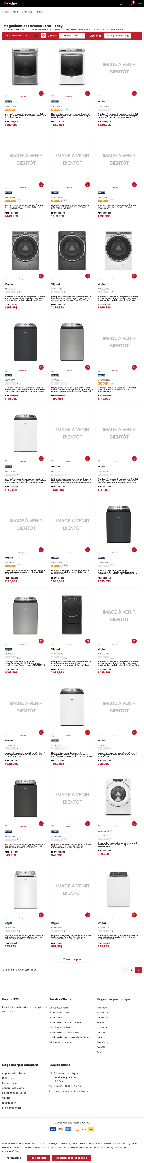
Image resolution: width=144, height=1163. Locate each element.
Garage (6, 1097)
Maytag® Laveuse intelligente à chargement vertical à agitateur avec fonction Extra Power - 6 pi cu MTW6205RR (25, 663)
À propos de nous (59, 1012)
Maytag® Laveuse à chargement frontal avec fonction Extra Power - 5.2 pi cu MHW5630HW (70, 572)
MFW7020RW (56, 197)
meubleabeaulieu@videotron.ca (71, 1091)
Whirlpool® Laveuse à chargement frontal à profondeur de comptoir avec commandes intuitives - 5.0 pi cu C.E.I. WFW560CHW (71, 663)
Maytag (101, 1022)
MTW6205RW (56, 745)
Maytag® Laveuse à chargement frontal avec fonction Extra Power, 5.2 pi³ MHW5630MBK (117, 389)
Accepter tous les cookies (71, 1157)
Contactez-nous (59, 1007)
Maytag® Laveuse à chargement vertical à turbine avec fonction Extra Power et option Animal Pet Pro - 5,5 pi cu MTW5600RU (71, 845)
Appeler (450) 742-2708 (68, 1086)
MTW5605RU (10, 836)
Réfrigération (9, 1083)
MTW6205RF (103, 562)
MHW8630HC (10, 106)
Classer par (96, 36)
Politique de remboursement (65, 1022)
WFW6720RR (10, 289)
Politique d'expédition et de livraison (69, 1037)
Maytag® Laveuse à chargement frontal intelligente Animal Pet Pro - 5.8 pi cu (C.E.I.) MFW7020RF (24, 206)
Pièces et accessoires (14, 1093)
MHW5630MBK (104, 380)
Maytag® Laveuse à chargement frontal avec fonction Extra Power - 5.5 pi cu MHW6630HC (117, 206)
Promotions (56, 1017)
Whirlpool (102, 1007)
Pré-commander (11, 1107)
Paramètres (13, 1157)
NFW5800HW (103, 835)
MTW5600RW (57, 928)
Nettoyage (8, 1078)
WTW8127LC (10, 562)
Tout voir (101, 1052)
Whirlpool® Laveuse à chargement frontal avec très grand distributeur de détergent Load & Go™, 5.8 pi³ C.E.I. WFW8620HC (118, 115)
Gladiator (102, 1027)
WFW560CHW (57, 654)
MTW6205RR (10, 654)
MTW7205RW (10, 471)
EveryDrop (103, 1042)
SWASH (101, 1047)
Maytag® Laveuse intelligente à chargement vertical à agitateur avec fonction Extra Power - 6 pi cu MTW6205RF (118, 572)
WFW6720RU (56, 289)
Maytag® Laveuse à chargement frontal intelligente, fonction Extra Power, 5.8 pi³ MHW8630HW (70, 115)
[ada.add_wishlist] (41, 93)
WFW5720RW (103, 654)
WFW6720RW (103, 289)
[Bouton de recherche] (121, 4)
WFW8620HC (103, 106)
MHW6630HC (103, 197)
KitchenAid (103, 1012)
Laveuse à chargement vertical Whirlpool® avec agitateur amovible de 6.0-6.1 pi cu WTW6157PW (118, 754)
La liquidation (9, 1103)
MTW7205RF (10, 380)
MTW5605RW (10, 928)
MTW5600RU (56, 836)
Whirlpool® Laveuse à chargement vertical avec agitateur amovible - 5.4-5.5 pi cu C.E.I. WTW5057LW (118, 937)
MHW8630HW (57, 106)
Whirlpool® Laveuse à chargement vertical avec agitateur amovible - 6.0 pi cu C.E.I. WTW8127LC (25, 572)
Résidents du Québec (61, 1042)
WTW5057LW (103, 928)
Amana (101, 1032)
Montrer (52, 36)
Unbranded (103, 1017)
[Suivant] (138, 970)
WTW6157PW (103, 745)
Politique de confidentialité (64, 1032)
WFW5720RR (103, 471)
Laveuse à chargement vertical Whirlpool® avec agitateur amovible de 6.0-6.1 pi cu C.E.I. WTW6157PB (25, 754)
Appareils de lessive (13, 1088)
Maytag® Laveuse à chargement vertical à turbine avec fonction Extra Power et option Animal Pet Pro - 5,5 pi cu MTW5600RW (71, 937)
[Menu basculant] (140, 4)
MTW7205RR (56, 380)
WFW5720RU (56, 471)
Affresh (101, 1037)
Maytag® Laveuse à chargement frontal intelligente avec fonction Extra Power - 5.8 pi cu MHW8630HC (25, 115)
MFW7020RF (10, 197)
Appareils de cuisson (13, 1073)
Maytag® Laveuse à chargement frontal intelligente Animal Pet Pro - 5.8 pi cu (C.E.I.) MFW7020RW (70, 206)
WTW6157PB (10, 745)
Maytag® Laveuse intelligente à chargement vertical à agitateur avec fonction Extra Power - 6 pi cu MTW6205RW (71, 754)
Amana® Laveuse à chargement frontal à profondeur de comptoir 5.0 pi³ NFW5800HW (117, 844)
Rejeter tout (39, 1157)
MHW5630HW (57, 562)
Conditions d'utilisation (62, 1027)
